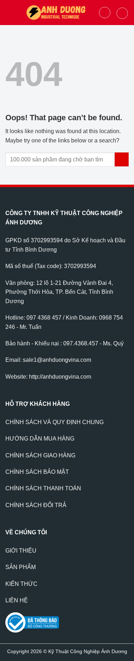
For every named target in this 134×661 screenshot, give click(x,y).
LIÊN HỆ (16, 600)
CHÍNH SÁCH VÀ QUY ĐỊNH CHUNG (54, 422)
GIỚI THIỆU (20, 551)
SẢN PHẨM (20, 567)
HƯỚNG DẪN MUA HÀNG (39, 439)
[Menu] (9, 12)
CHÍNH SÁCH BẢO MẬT (37, 472)
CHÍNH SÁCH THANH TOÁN (43, 488)
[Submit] (122, 159)
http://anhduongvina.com (60, 377)
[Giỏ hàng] (122, 13)
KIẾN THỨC (21, 584)
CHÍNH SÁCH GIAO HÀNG (40, 455)
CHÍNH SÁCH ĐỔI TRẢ (35, 505)
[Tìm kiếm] (104, 12)
